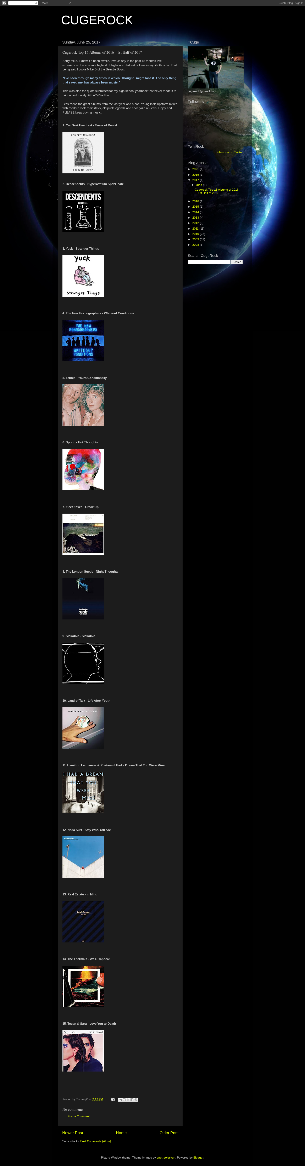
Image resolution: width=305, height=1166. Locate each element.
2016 (196, 201)
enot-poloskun (166, 1157)
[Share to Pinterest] (136, 1100)
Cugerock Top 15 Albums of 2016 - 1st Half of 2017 (217, 191)
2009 (196, 239)
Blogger (198, 1157)
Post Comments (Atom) (95, 1141)
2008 (196, 244)
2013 (196, 217)
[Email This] (120, 1100)
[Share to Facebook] (132, 1100)
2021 (196, 169)
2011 (195, 228)
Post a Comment (79, 1116)
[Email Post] (113, 1099)
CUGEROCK (97, 20)
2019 (196, 174)
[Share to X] (128, 1100)
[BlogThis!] (124, 1100)
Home (121, 1133)
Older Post (169, 1133)
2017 (196, 180)
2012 (196, 223)
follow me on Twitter (230, 152)
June (199, 184)
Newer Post (72, 1133)
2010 (196, 234)
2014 (196, 212)
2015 (196, 206)
